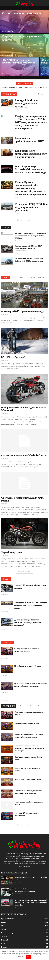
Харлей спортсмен (11, 552)
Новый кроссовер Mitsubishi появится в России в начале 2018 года (30, 169)
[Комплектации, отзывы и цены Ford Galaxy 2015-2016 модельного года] (7, 261)
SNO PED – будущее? (13, 357)
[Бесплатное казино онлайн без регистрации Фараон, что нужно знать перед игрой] (7, 749)
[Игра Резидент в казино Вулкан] (7, 669)
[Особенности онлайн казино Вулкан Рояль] (7, 760)
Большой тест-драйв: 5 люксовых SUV (30, 140)
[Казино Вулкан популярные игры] (7, 782)
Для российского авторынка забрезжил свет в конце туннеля (31, 153)
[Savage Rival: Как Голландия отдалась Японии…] (7, 103)
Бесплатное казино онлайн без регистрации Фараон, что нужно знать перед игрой (29, 748)
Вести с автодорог (8, 933)
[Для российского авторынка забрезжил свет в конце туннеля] (7, 152)
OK (28, 957)
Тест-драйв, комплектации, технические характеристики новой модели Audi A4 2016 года (30, 235)
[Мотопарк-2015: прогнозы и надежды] (24, 295)
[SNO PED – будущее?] (24, 341)
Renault (4, 940)
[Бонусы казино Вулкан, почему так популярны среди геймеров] (7, 794)
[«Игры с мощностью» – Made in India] (24, 440)
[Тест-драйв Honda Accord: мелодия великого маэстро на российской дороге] (7, 603)
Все (21, 277)
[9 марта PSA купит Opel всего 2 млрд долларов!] (7, 588)
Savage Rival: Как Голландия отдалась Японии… (27, 103)
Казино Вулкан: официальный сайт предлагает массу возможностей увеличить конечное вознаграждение (30, 188)
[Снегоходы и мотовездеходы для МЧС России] (24, 483)
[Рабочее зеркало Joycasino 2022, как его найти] (7, 880)
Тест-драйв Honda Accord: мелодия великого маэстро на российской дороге (30, 605)
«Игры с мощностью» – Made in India (23, 455)
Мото (3, 926)
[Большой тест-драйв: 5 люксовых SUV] (7, 140)
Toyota (4, 936)
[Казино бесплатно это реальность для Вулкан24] (7, 771)
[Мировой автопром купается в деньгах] (24, 47)
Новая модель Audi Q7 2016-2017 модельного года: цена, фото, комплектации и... (28, 248)
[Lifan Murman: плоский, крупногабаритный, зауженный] (19, 70)
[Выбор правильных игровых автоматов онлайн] (7, 651)
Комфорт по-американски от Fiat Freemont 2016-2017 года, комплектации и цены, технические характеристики (31, 122)
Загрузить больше (23, 220)
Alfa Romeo (31, 277)
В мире (4, 947)
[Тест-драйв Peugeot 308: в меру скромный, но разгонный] (7, 206)
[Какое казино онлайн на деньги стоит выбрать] (7, 805)
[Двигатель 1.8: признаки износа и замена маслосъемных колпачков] (7, 892)
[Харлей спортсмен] (24, 533)
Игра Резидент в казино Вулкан (27, 666)
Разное (3, 922)
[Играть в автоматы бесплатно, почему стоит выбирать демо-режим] (7, 686)
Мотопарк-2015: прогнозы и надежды (22, 311)
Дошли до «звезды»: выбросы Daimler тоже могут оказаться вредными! (27, 622)
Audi (3, 943)
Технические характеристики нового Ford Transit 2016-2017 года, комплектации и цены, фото (31, 902)
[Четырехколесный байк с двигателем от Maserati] (24, 389)
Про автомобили (7, 31)
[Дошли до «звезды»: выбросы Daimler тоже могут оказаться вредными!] (7, 622)
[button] (45, 3)
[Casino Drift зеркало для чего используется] (7, 816)
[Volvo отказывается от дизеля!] (24, 26)
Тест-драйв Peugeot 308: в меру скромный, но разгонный (31, 207)
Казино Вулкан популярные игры (28, 779)
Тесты (3, 929)
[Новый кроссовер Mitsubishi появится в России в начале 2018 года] (7, 169)
